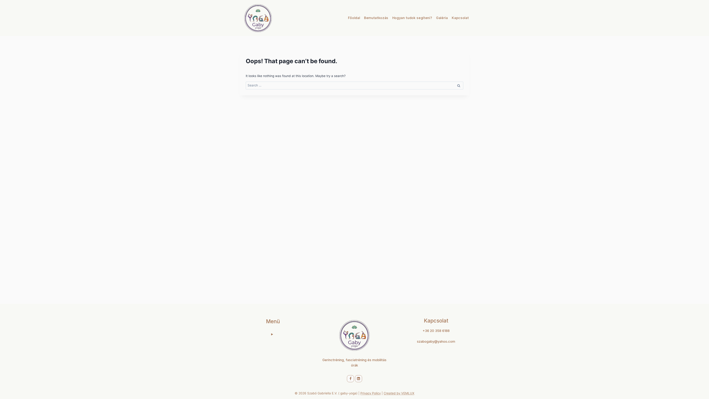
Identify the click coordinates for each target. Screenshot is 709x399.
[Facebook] (350, 378)
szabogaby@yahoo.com (436, 341)
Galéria (442, 18)
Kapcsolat (460, 18)
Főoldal (354, 18)
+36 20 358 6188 (436, 331)
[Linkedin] (358, 378)
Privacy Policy (370, 393)
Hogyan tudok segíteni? (412, 18)
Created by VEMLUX (399, 393)
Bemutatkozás (376, 18)
